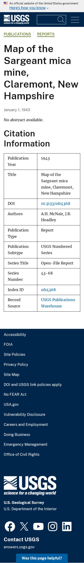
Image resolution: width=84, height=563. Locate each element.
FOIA (8, 344)
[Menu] (75, 20)
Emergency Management (25, 444)
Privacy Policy (16, 365)
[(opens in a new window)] (10, 525)
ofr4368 (48, 290)
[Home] (16, 23)
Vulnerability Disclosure (24, 415)
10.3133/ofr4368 (55, 203)
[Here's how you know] (42, 6)
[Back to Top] (67, 546)
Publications (17, 34)
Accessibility (15, 335)
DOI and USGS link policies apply (33, 385)
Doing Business (17, 435)
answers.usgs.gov (19, 547)
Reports (46, 34)
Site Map (11, 375)
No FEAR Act (15, 394)
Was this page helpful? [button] (42, 558)
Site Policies (14, 355)
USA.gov (11, 405)
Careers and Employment (26, 425)
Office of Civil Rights (21, 455)
